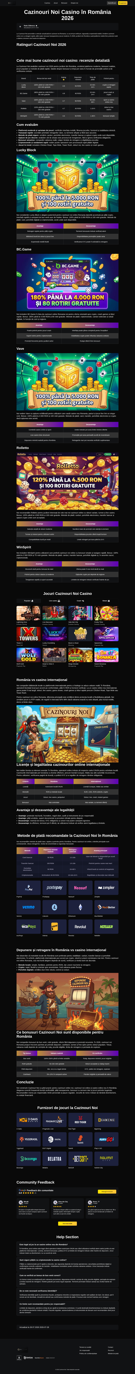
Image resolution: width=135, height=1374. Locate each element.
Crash (79, 601)
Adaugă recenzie (107, 1191)
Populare (27, 601)
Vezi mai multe (67, 1223)
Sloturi (104, 601)
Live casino (53, 601)
